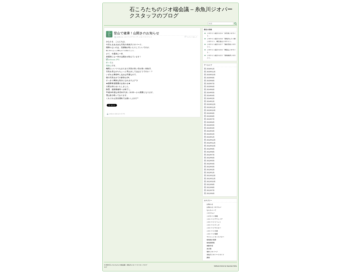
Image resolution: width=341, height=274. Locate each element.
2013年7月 (210, 119)
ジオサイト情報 (212, 216)
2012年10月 (211, 146)
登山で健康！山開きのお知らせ (136, 33)
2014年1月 (210, 101)
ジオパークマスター (214, 228)
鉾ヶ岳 (109, 62)
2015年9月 (210, 78)
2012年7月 (210, 155)
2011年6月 (210, 193)
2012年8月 (210, 152)
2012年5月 (210, 161)
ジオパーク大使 (212, 231)
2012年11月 (211, 143)
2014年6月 (210, 89)
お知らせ (120, 37)
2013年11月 (211, 107)
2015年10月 (211, 75)
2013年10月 (211, 110)
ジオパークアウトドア (131, 37)
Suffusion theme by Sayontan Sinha (225, 266)
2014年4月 (210, 95)
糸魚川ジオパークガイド (215, 255)
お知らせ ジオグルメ (214, 207)
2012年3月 (210, 167)
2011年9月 (210, 184)
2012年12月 (211, 140)
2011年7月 (210, 190)
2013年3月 (210, 131)
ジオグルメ (211, 213)
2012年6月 (210, 158)
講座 (208, 258)
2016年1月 (210, 69)
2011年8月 (210, 187)
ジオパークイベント (145, 37)
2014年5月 (210, 93)
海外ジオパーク (212, 252)
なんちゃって (211, 210)
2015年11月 (211, 72)
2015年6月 (210, 87)
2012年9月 (210, 149)
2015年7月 (210, 84)
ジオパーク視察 (212, 234)
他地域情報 (211, 243)
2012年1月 (210, 173)
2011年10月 (211, 181)
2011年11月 (211, 179)
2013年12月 (211, 104)
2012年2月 (210, 170)
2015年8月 (210, 81)
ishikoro (111, 114)
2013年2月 (210, 134)
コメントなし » (192, 37)
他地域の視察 (211, 240)
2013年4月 (210, 128)
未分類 (209, 249)
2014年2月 (210, 98)
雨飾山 (109, 66)
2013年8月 (210, 116)
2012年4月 (210, 164)
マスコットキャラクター (215, 237)
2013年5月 (210, 125)
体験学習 (210, 246)
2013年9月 (210, 113)
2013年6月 (210, 122)
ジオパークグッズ (213, 225)
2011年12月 (211, 175)
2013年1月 (210, 137)
